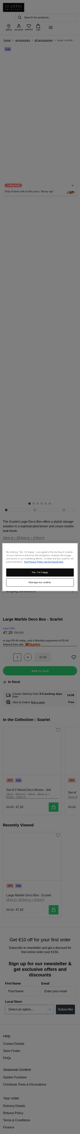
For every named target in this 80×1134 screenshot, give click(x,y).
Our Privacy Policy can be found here (43, 562)
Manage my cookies (40, 582)
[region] (40, 567)
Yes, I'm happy (40, 572)
